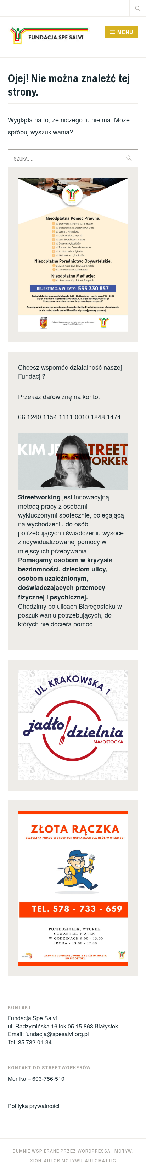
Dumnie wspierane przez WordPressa (61, 1151)
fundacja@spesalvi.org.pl (57, 1034)
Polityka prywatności (34, 1106)
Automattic (100, 1160)
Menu (125, 31)
